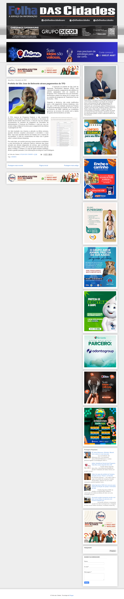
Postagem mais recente (15, 165)
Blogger (71, 595)
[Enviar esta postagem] (41, 154)
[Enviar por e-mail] (44, 154)
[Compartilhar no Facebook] (49, 154)
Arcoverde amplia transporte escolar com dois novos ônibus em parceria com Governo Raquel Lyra (103, 499)
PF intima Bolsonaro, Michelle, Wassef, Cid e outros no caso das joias (103, 453)
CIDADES (13, 157)
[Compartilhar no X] (48, 154)
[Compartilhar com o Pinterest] (51, 154)
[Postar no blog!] (46, 154)
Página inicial (43, 165)
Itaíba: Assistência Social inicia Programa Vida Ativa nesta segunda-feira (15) (103, 464)
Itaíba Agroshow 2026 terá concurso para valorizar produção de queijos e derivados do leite (104, 486)
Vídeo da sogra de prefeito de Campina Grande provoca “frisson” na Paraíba (103, 474)
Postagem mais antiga (71, 165)
